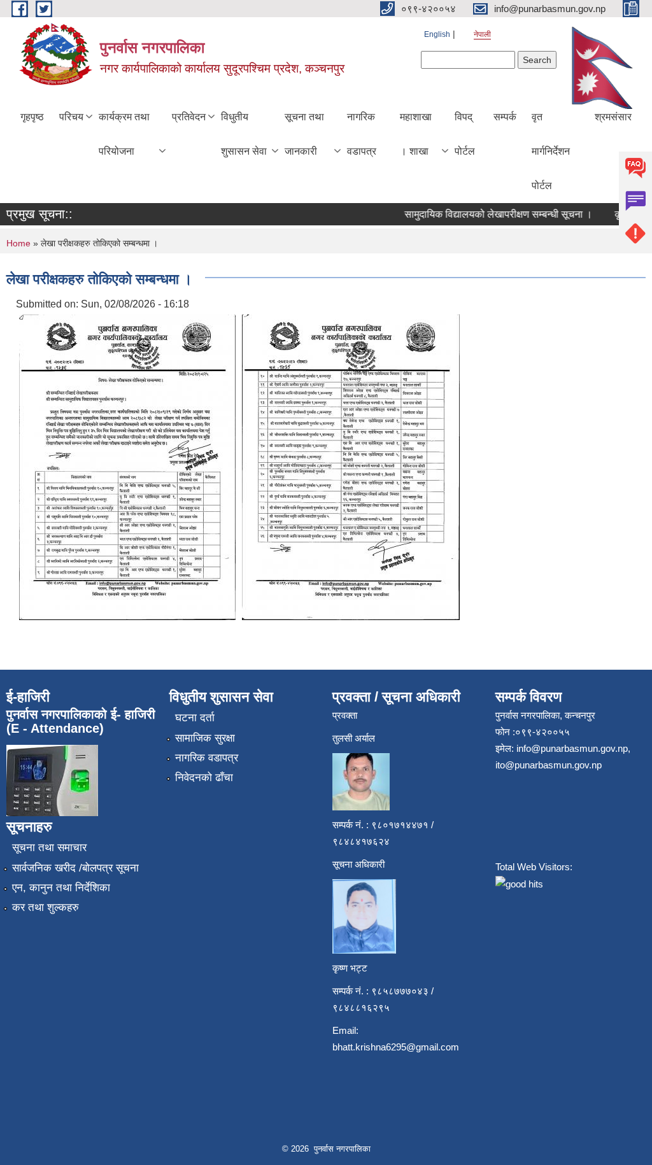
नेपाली (482, 34)
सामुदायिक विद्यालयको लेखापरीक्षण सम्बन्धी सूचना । (487, 214)
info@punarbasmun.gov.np (572, 748)
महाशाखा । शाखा (416, 134)
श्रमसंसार (613, 116)
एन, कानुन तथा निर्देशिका (61, 888)
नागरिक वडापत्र (361, 134)
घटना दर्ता (195, 718)
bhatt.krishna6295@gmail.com (395, 1046)
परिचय (71, 116)
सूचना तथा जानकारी (304, 134)
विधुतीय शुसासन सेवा (244, 134)
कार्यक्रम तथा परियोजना (124, 134)
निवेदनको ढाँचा (204, 778)
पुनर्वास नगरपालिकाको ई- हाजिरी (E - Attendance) (80, 721)
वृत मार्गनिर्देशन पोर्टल (551, 151)
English (437, 34)
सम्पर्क (504, 116)
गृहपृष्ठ (32, 116)
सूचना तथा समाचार (49, 848)
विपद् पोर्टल (465, 134)
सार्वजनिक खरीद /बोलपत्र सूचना (75, 868)
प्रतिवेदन (189, 116)
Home (18, 243)
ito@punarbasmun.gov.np (548, 764)
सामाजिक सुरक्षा (205, 738)
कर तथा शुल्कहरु (45, 907)
